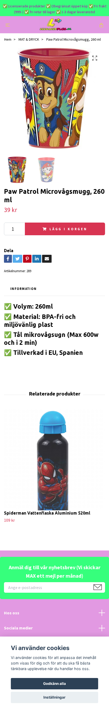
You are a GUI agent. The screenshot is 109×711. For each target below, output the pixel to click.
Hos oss (11, 612)
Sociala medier (18, 627)
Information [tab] (23, 288)
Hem (7, 39)
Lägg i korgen (68, 229)
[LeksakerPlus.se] (55, 24)
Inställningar (54, 697)
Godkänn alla (54, 683)
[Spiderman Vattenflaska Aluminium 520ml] (54, 459)
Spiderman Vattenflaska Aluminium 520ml (47, 513)
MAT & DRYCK (29, 39)
